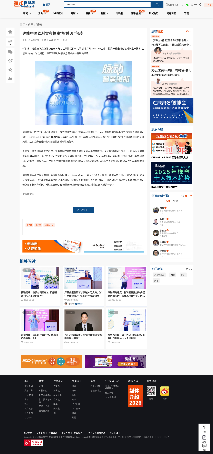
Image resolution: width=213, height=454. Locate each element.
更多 (188, 30)
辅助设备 (57, 395)
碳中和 (38, 225)
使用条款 (53, 433)
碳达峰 (29, 225)
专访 (26, 399)
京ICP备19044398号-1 (134, 437)
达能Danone (49, 225)
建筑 (74, 413)
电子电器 (76, 404)
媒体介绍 (114, 433)
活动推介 (28, 417)
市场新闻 (28, 386)
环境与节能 (44, 406)
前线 (41, 386)
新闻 (31, 24)
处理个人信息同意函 (96, 433)
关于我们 (40, 433)
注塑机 (56, 386)
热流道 (56, 408)
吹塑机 (56, 399)
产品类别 (28, 395)
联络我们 (78, 433)
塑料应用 (43, 390)
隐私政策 (65, 433)
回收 (173, 274)
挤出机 (56, 390)
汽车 (156, 280)
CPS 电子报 (110, 397)
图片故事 (28, 408)
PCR (183, 274)
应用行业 (28, 390)
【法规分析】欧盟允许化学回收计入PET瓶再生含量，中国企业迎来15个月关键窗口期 (171, 43)
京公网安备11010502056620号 (157, 437)
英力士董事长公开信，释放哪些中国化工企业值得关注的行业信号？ (171, 72)
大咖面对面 (44, 411)
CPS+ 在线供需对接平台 (112, 387)
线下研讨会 (95, 386)
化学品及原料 (45, 395)
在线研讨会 (95, 390)
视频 (26, 404)
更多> (189, 269)
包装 (39, 24)
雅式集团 (28, 433)
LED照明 (76, 408)
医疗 (74, 395)
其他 (74, 417)
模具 (55, 404)
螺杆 (55, 413)
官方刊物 (109, 393)
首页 (22, 24)
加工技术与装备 (45, 400)
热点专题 (28, 413)
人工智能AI (159, 274)
